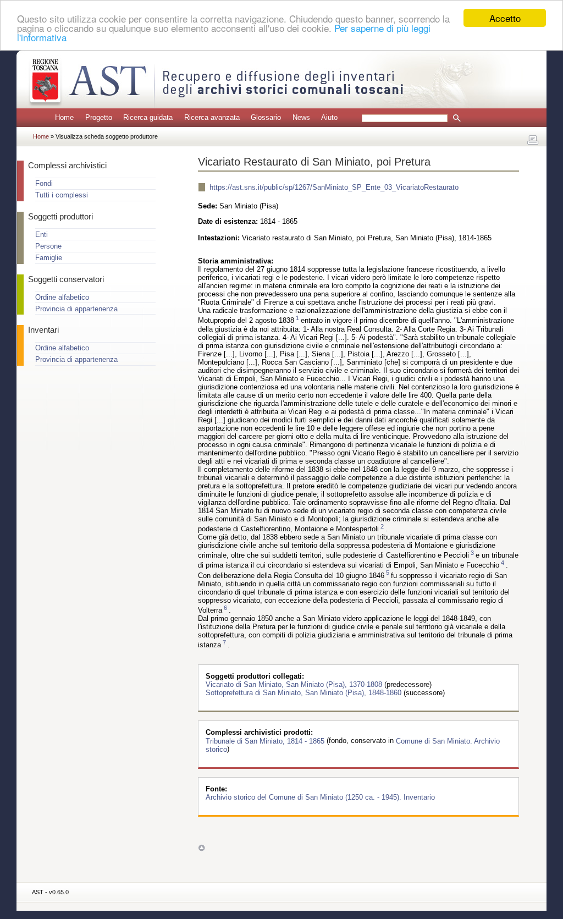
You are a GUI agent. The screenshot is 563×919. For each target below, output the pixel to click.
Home (64, 117)
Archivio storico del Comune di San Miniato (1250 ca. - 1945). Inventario (320, 797)
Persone (48, 246)
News (301, 117)
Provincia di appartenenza (76, 309)
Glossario (266, 117)
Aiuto (329, 117)
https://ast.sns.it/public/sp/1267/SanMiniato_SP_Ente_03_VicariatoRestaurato (334, 187)
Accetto (505, 18)
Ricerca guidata (148, 117)
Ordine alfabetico (62, 297)
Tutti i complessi (61, 195)
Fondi (44, 183)
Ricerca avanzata (212, 117)
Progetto (98, 117)
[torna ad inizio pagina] (201, 847)
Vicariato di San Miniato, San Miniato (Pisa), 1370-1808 (295, 684)
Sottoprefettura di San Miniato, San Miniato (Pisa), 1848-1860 (305, 693)
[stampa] (532, 140)
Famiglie (48, 258)
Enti (41, 234)
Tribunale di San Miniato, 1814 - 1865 (266, 740)
